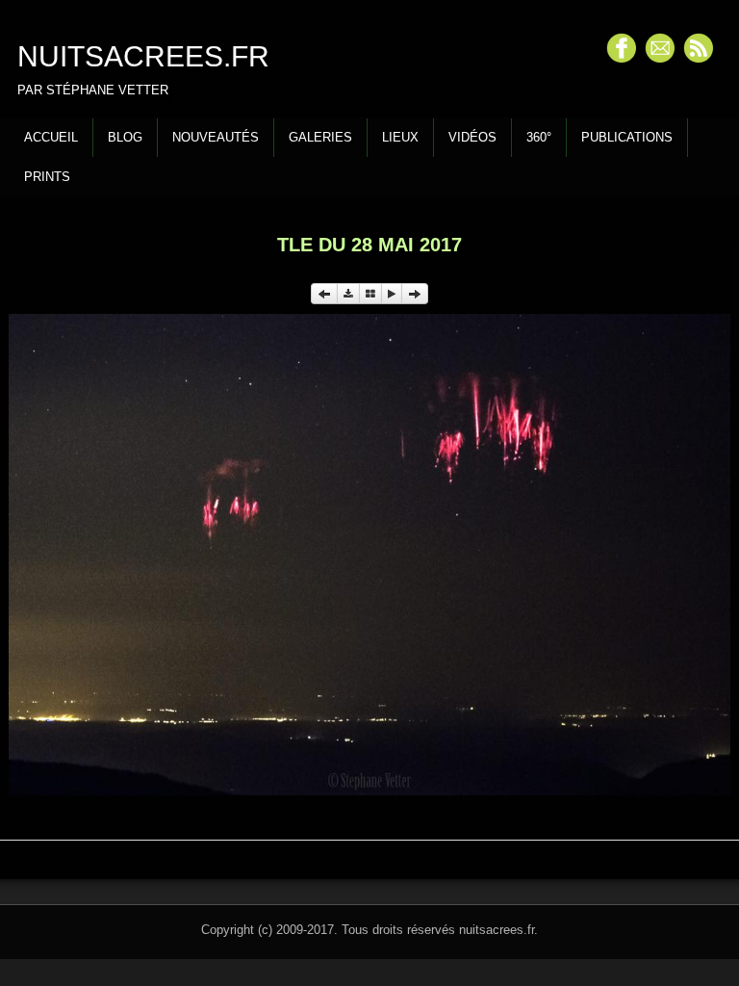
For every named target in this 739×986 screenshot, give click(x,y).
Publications (627, 137)
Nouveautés (215, 137)
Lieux (400, 137)
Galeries (320, 137)
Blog (125, 137)
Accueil (51, 137)
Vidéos (472, 137)
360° (538, 137)
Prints (47, 176)
